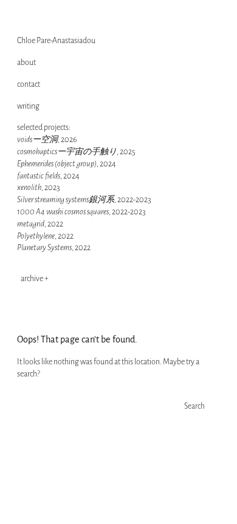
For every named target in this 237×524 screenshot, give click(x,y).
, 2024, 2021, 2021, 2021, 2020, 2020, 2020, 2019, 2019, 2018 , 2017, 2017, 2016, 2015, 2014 (69, 278)
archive (32, 278)
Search (194, 406)
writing (28, 106)
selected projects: (43, 127)
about (26, 62)
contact (28, 84)
